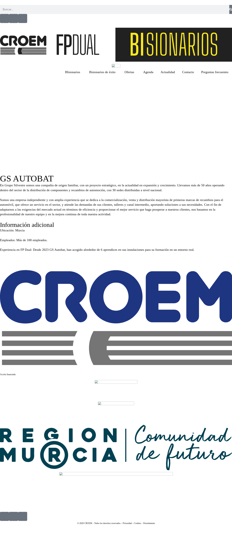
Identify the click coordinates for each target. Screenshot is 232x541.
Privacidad (127, 523)
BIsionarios (72, 72)
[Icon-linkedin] (13, 18)
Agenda (148, 72)
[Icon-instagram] (22, 18)
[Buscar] (230, 9)
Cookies (137, 523)
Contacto (188, 72)
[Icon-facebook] (4, 18)
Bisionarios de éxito (102, 72)
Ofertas (129, 72)
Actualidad (168, 72)
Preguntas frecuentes (214, 72)
